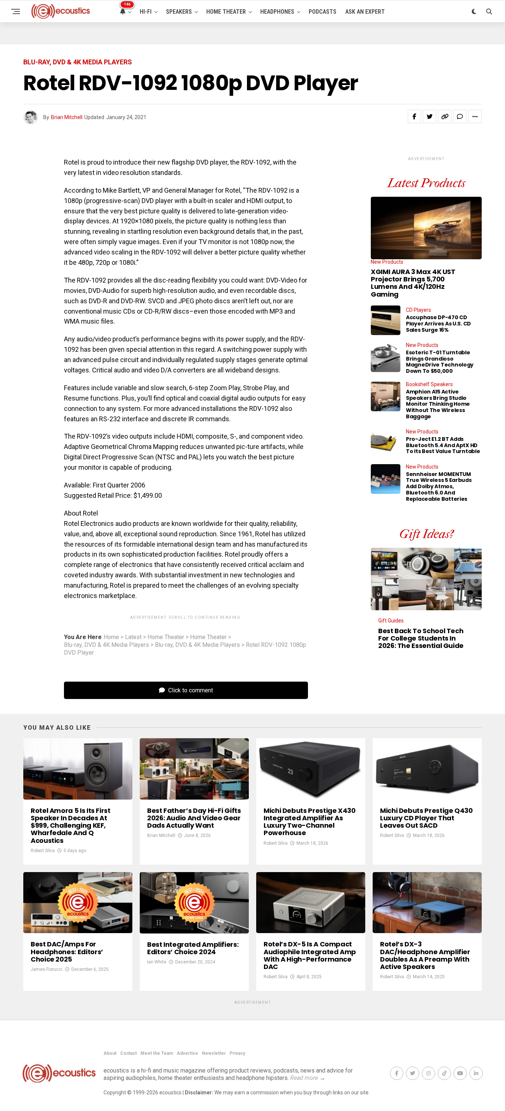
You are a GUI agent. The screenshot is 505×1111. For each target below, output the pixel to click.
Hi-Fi (146, 11)
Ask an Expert (365, 11)
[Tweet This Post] (429, 116)
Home (111, 637)
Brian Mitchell (66, 117)
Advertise (187, 1053)
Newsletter (214, 1053)
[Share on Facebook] (414, 116)
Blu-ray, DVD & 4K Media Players (106, 645)
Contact (128, 1053)
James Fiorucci (46, 969)
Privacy (237, 1053)
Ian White (156, 962)
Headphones (277, 11)
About (110, 1053)
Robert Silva (43, 850)
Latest (133, 637)
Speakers (179, 11)
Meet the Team (156, 1053)
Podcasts (322, 11)
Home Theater (226, 11)
